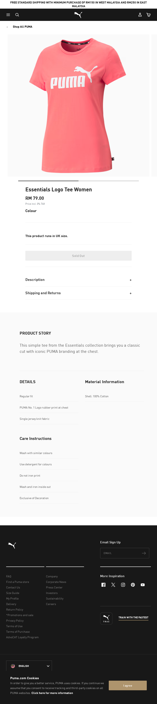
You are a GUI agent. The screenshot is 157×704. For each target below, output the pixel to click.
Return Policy (14, 609)
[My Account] (140, 15)
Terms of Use (14, 626)
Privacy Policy (15, 620)
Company (52, 576)
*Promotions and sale (19, 615)
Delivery (11, 604)
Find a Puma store (17, 582)
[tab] (48, 181)
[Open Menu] (9, 15)
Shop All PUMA (22, 26)
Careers (51, 604)
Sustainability (54, 598)
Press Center (54, 587)
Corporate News (56, 582)
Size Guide (12, 593)
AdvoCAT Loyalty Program (22, 637)
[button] (9, 15)
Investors (52, 593)
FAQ (8, 576)
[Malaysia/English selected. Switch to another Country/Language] (29, 666)
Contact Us (13, 587)
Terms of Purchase (18, 631)
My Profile (12, 598)
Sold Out (78, 256)
